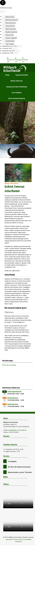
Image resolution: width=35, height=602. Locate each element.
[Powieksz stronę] (21, 46)
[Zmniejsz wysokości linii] (16, 51)
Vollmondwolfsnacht (14, 391)
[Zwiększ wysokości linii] (19, 51)
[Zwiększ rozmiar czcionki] (16, 48)
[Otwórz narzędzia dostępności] (3, 2)
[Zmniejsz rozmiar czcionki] (13, 48)
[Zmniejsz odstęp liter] (15, 53)
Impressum (9, 539)
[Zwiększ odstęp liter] (17, 53)
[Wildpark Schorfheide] (18, 68)
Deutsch (12, 60)
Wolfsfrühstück (12, 398)
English (19, 60)
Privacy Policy (18, 539)
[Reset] (1, 11)
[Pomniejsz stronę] (18, 46)
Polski (26, 60)
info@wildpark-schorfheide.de (17, 430)
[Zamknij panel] (4, 11)
